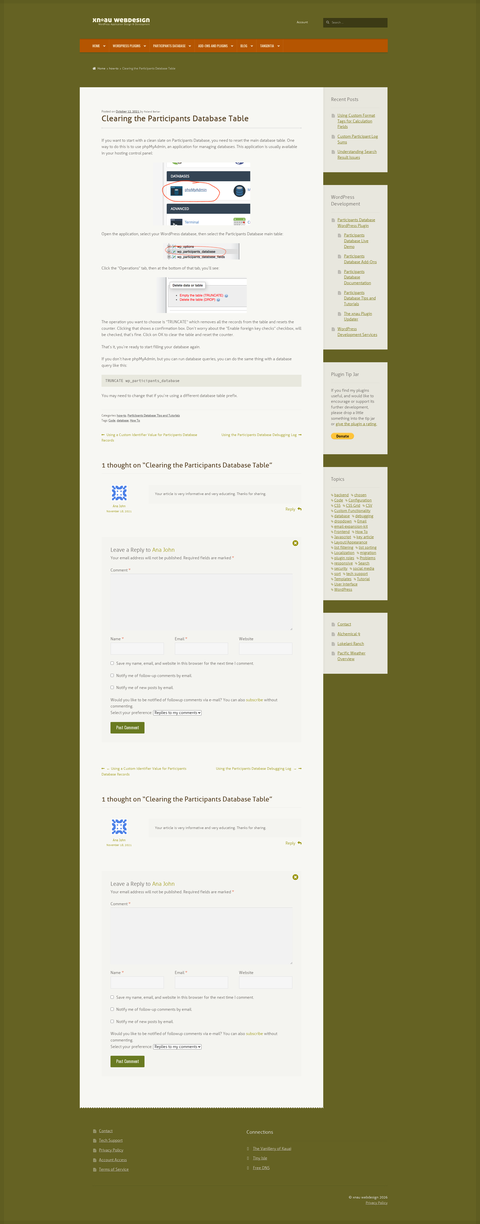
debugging (364, 516)
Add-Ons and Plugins (213, 45)
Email (181, 639)
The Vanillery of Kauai (272, 1149)
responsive (343, 564)
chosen (360, 495)
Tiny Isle (260, 1158)
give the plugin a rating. (356, 424)
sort (337, 574)
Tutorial (363, 579)
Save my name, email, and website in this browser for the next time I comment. (185, 664)
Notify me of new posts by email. (145, 688)
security (341, 569)
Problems (368, 558)
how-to (113, 68)
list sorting (367, 548)
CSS (337, 506)
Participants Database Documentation (357, 277)
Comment (120, 570)
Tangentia (267, 45)
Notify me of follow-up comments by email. (154, 676)
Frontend (342, 532)
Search (364, 564)
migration (368, 553)
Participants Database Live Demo (356, 241)
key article (365, 537)
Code (112, 420)
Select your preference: (131, 713)
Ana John (119, 506)
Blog (243, 45)
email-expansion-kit (351, 527)
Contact (344, 624)
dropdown (343, 522)
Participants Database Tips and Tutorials (154, 415)
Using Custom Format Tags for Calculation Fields (356, 121)
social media (363, 569)
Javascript (342, 537)
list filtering (343, 548)
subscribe (254, 700)
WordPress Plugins (126, 45)
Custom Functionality (352, 511)
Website (246, 639)
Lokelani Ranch (351, 644)
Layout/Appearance (350, 542)
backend (341, 495)
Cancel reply (295, 543)
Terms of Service (114, 1170)
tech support (357, 574)
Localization (344, 553)
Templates (343, 579)
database (123, 420)
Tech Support (110, 1140)
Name (117, 639)
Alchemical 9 (349, 634)
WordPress (343, 590)
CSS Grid (353, 506)
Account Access (113, 1160)
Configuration (360, 500)
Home (96, 45)
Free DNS (261, 1168)
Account (302, 22)
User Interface (346, 584)
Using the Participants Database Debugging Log (259, 435)
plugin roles (344, 558)
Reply (290, 509)
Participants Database (169, 45)
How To (135, 420)
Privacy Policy (111, 1150)
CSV (369, 506)
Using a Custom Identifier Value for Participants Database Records (149, 437)
